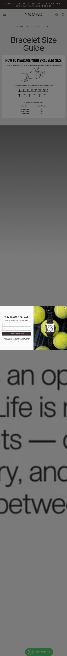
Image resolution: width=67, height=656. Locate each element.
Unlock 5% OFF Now (17, 333)
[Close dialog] (65, 307)
